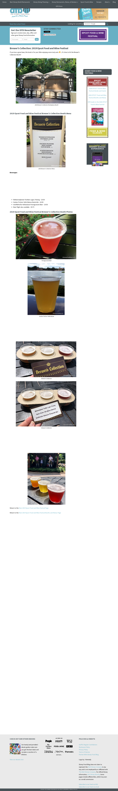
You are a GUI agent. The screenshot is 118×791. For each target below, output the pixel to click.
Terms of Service (84, 752)
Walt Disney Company (95, 767)
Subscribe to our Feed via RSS (88, 784)
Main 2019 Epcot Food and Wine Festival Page (33, 508)
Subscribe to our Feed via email (89, 787)
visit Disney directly (93, 774)
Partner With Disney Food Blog (89, 755)
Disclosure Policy (84, 747)
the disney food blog (16, 6)
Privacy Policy (83, 750)
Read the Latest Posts (17, 24)
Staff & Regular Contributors (88, 745)
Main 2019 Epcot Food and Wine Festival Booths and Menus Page (40, 513)
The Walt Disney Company (87, 772)
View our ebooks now (16, 760)
